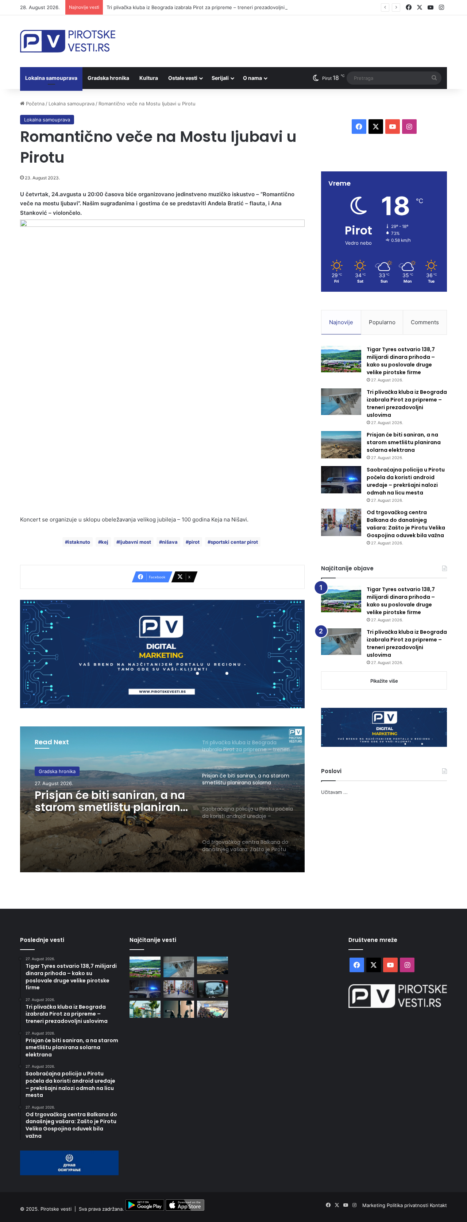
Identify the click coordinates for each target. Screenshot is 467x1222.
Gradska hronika (108, 78)
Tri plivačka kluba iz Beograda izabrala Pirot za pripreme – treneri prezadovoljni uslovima (206, 7)
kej (104, 542)
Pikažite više (384, 681)
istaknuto (79, 542)
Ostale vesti (182, 78)
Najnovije (341, 322)
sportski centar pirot (234, 542)
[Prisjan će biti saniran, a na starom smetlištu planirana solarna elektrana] (341, 444)
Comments (425, 322)
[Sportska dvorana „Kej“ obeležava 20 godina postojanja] (212, 1009)
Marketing (374, 1205)
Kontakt (438, 1205)
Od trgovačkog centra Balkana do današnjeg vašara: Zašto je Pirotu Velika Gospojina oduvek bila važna (406, 524)
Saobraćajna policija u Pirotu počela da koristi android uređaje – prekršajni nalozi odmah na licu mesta (406, 481)
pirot (194, 542)
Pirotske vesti (56, 1209)
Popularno (382, 322)
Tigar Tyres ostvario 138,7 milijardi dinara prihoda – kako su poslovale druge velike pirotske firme (401, 361)
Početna (34, 103)
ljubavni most (135, 542)
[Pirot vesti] (67, 41)
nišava (170, 542)
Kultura (148, 78)
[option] (162, 799)
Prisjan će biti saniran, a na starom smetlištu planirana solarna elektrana (111, 801)
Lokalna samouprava (51, 78)
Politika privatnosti (408, 1205)
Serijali (220, 78)
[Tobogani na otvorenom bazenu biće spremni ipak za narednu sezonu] (145, 1009)
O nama (252, 78)
